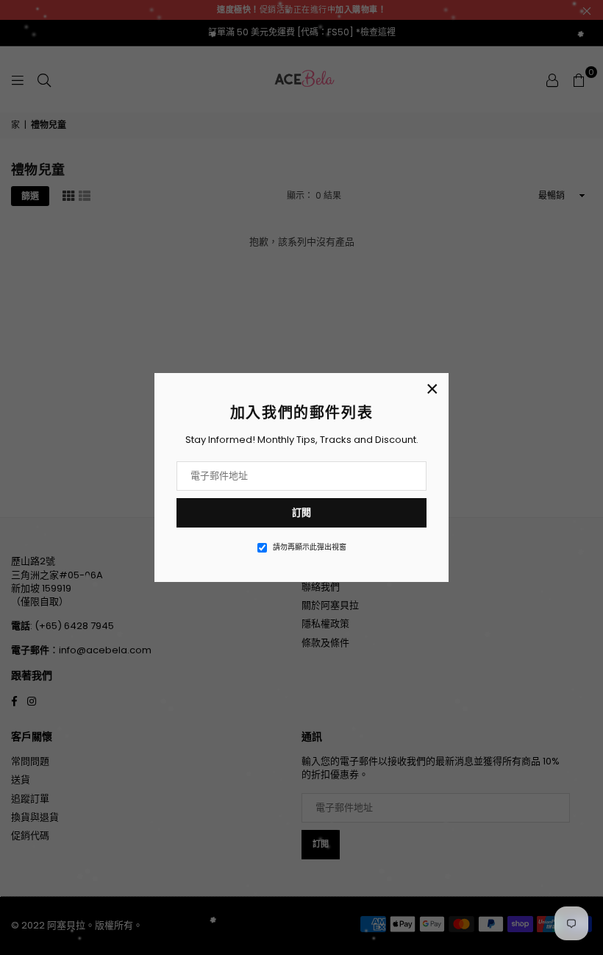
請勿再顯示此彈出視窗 (309, 547)
